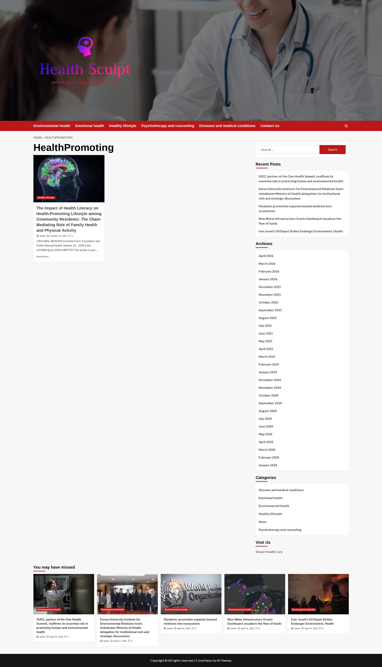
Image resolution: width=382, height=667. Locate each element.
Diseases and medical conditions (227, 126)
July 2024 (265, 418)
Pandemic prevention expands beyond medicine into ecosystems (295, 208)
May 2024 (265, 434)
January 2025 (268, 372)
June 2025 (266, 333)
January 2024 (268, 465)
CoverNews (204, 660)
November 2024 (270, 387)
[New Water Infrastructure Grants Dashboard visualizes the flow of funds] (254, 594)
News (262, 522)
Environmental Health (51, 126)
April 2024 (266, 442)
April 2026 (266, 256)
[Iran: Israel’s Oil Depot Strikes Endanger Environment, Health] (318, 594)
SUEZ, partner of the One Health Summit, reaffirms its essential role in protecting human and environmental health (301, 179)
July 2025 (265, 325)
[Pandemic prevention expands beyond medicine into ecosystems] (191, 594)
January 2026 (268, 279)
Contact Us (269, 126)
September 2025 (270, 310)
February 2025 (269, 364)
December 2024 (270, 380)
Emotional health (89, 126)
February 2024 (269, 457)
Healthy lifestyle (122, 126)
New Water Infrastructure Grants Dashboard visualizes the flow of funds (300, 221)
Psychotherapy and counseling (167, 126)
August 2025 (268, 318)
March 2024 (267, 449)
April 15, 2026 (247, 628)
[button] (346, 125)
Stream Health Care (269, 552)
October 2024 (268, 395)
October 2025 (268, 302)
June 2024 (266, 426)
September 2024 (270, 403)
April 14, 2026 (311, 628)
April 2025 (266, 349)
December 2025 (270, 287)
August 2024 (268, 411)
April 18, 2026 (56, 637)
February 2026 (269, 271)
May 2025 (265, 341)
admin (42, 236)
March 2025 (267, 356)
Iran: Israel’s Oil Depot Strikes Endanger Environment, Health (301, 231)
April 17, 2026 (120, 641)
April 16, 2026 (183, 628)
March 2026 (267, 263)
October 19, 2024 (58, 236)
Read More (42, 256)
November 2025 (270, 294)
